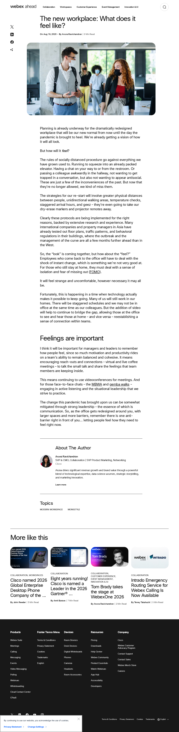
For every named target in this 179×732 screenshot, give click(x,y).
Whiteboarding (17, 686)
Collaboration (49, 7)
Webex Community (100, 657)
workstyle (74, 510)
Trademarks (42, 657)
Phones (67, 657)
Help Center (96, 652)
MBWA (97, 384)
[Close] (78, 718)
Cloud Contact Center (20, 692)
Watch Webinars (98, 669)
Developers (96, 686)
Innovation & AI (131, 7)
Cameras (68, 663)
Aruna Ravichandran (72, 34)
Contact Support (125, 654)
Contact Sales (124, 660)
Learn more (60, 484)
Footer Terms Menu (48, 632)
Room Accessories (73, 675)
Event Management (110, 7)
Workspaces (66, 7)
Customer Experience (87, 7)
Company (123, 632)
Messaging (15, 657)
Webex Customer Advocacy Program (126, 647)
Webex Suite (16, 640)
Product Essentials (99, 663)
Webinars (14, 680)
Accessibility (97, 680)
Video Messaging (18, 669)
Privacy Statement (45, 646)
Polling (13, 675)
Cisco (120, 640)
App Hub (95, 675)
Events (13, 663)
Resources (97, 632)
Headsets (68, 669)
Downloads (96, 646)
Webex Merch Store (127, 665)
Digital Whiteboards (73, 652)
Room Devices (71, 640)
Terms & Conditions (46, 640)
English (40, 663)
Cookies (41, 652)
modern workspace (51, 510)
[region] (41, 723)
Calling (13, 652)
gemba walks (119, 384)
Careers (121, 671)
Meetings (14, 646)
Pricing (94, 640)
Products (15, 632)
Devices (68, 632)
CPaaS (13, 698)
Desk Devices (70, 646)
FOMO (95, 272)
